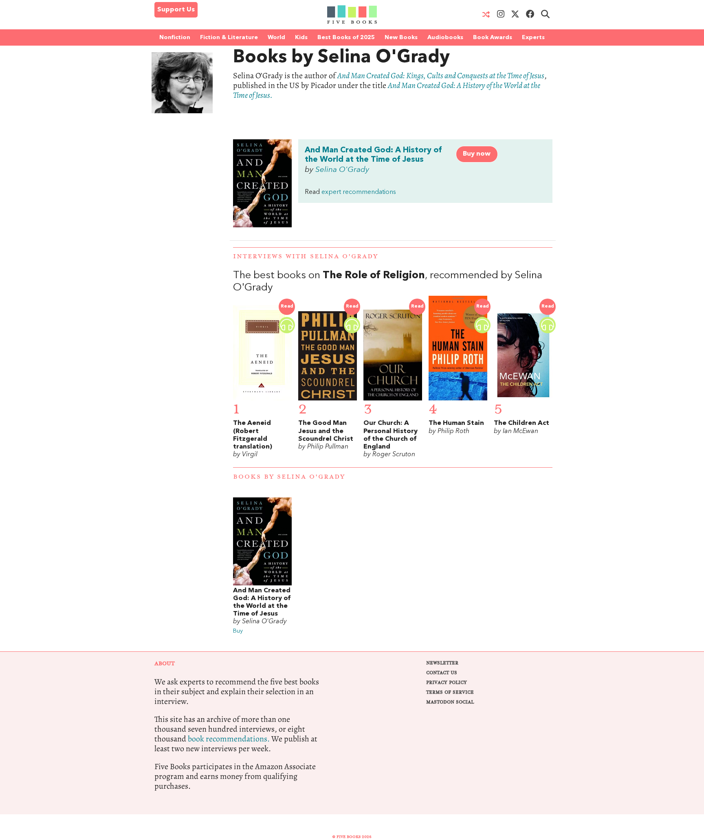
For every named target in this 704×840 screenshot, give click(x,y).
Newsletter (442, 663)
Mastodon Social (450, 702)
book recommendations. (229, 738)
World (276, 37)
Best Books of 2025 (346, 37)
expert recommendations (358, 192)
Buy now (477, 154)
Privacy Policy (446, 682)
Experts (533, 37)
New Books (401, 37)
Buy (238, 631)
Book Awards (492, 37)
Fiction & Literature (229, 37)
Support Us (176, 10)
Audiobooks (445, 37)
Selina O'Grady (342, 170)
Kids (301, 37)
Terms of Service (450, 692)
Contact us (441, 673)
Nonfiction (174, 37)
